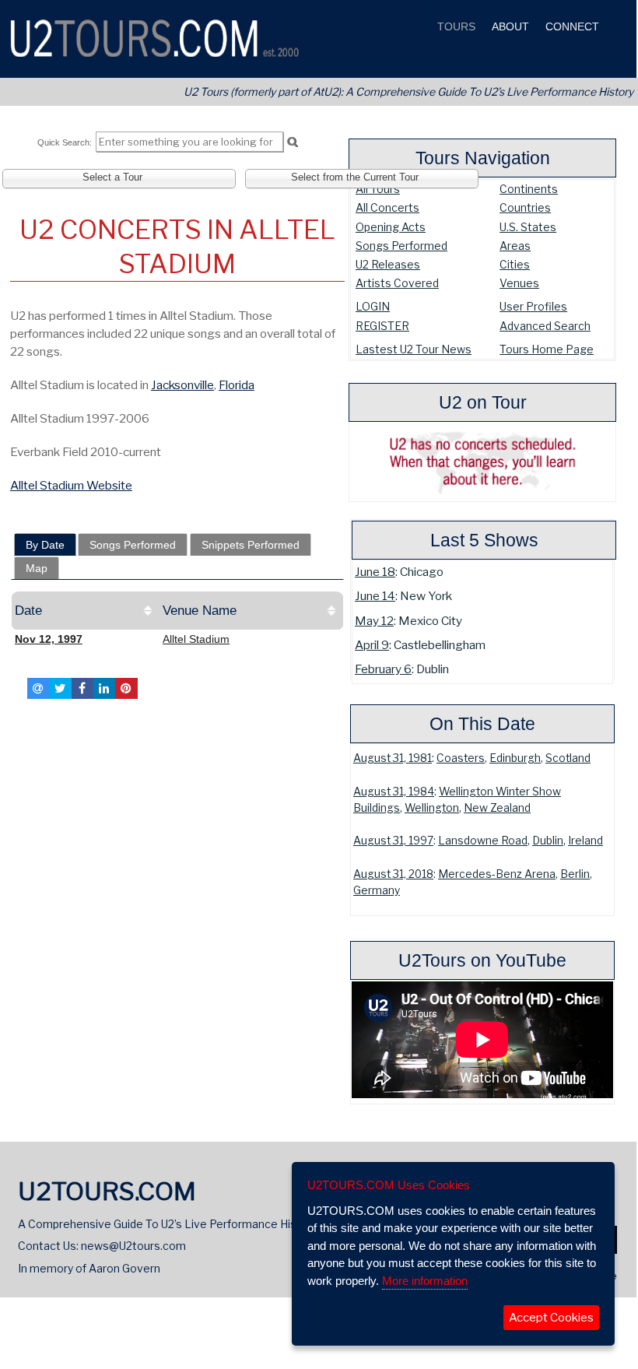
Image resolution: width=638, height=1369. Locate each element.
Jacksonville (182, 384)
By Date (45, 545)
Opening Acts (391, 226)
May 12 (374, 620)
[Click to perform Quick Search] (292, 142)
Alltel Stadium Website (71, 485)
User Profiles (533, 306)
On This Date (482, 724)
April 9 (372, 644)
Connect (570, 27)
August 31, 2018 (393, 874)
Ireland (585, 840)
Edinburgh (515, 758)
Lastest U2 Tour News (413, 349)
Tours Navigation (482, 158)
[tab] (45, 544)
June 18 (375, 571)
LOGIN (373, 306)
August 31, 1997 (393, 840)
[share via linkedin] (104, 688)
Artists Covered (397, 283)
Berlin (575, 874)
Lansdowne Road (483, 840)
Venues (519, 283)
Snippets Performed (251, 545)
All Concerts (387, 207)
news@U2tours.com (133, 1245)
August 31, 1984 (393, 791)
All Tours (378, 188)
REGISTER (382, 325)
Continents (529, 188)
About (509, 27)
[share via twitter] (60, 688)
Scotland (568, 758)
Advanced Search (545, 325)
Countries (525, 207)
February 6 (383, 669)
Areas (515, 245)
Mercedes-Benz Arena (497, 874)
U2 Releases (388, 264)
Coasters (460, 758)
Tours (454, 27)
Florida (236, 384)
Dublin (547, 840)
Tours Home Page (547, 349)
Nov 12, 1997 (48, 639)
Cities (515, 264)
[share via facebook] (82, 688)
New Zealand (497, 808)
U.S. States (528, 226)
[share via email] (38, 688)
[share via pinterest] (126, 688)
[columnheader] (85, 610)
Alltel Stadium (196, 639)
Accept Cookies (551, 1318)
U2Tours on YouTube (482, 960)
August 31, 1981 (392, 758)
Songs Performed (401, 245)
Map (36, 568)
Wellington (432, 808)
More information (425, 1280)
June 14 (375, 595)
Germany (376, 890)
